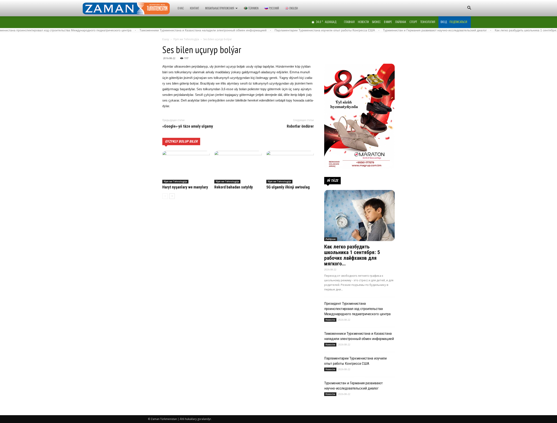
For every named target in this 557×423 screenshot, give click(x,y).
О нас (181, 8)
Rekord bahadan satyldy (233, 187)
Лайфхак (400, 21)
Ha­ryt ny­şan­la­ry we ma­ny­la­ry (185, 187)
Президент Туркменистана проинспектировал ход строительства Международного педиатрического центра (357, 308)
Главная (349, 21)
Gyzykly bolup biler (181, 141)
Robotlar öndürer (300, 126)
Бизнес (376, 21)
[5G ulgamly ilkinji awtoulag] (290, 167)
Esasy (165, 39)
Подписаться (458, 21)
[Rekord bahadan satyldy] (238, 167)
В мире (388, 21)
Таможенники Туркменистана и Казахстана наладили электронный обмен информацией (183, 30)
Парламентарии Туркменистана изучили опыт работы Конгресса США (305, 30)
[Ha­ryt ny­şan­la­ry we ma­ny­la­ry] (186, 167)
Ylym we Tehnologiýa (186, 39)
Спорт (413, 21)
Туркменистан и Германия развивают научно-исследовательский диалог (415, 30)
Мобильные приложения (219, 8)
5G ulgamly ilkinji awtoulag (288, 187)
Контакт (194, 8)
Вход (444, 21)
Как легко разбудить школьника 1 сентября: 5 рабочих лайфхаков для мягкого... (352, 255)
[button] (469, 8)
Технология (427, 21)
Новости (363, 21)
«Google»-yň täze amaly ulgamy (187, 126)
